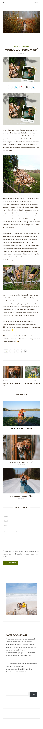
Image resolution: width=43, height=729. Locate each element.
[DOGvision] (21, 22)
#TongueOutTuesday (21, 46)
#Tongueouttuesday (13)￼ (21, 496)
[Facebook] (10, 87)
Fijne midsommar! (32, 384)
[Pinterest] (22, 87)
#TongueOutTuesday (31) (21, 429)
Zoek (33, 694)
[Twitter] (16, 87)
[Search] (31, 2)
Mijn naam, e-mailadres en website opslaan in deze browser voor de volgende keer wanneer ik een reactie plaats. (21, 554)
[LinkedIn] (33, 87)
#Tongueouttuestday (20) (21, 462)
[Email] (27, 87)
